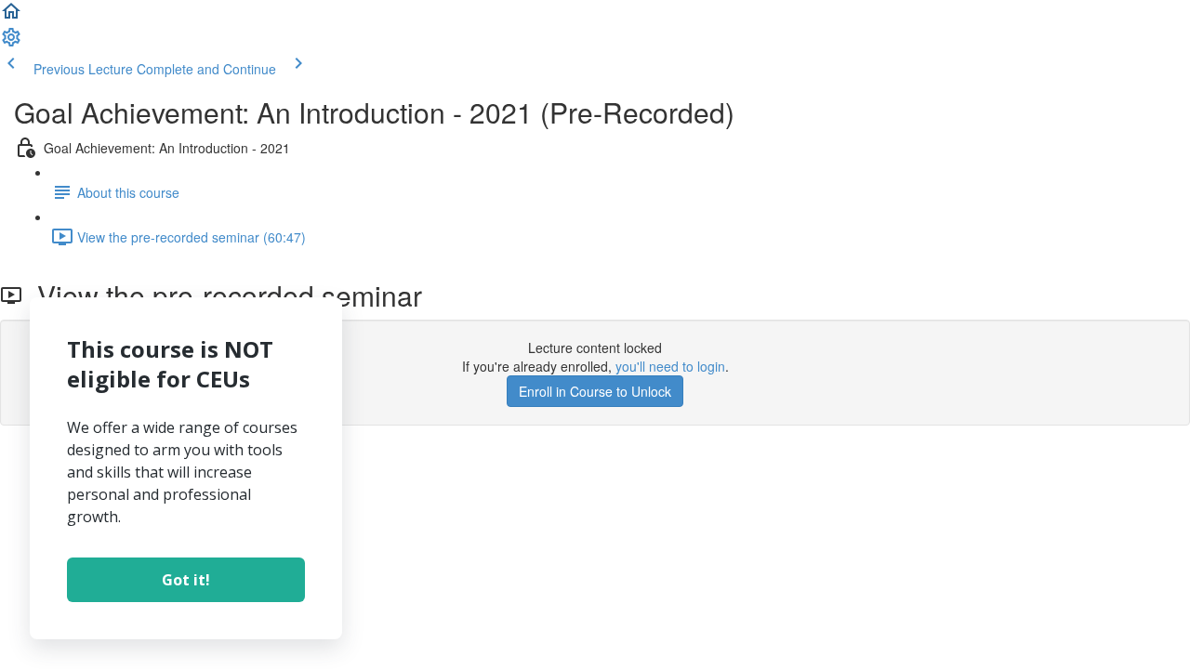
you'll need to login (670, 366)
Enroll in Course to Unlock (595, 391)
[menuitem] (11, 42)
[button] (11, 16)
